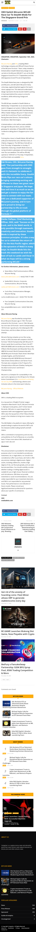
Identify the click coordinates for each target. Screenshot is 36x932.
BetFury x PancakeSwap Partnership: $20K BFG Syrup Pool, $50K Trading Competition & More (17, 669)
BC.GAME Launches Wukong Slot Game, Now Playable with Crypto (17, 633)
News (4, 753)
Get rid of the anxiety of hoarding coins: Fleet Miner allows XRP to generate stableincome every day (15, 596)
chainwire (4, 20)
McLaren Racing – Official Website (12, 388)
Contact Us (4, 930)
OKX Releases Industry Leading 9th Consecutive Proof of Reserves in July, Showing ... (8, 527)
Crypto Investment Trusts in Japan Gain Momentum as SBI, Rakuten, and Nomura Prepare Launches (18, 724)
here (22, 157)
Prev (4, 679)
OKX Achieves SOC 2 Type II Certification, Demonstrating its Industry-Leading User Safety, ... (27, 527)
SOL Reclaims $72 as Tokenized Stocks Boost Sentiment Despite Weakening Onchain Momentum (15, 704)
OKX (16, 64)
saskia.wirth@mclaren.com (10, 287)
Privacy (18, 928)
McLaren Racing (6, 64)
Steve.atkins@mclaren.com (10, 277)
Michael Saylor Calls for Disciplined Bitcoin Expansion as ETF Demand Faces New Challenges (18, 714)
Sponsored (11, 7)
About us (3, 928)
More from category (8, 560)
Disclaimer (11, 928)
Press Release (5, 7)
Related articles (6, 558)
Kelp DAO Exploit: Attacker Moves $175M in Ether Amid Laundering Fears (22, 733)
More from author (18, 558)
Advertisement (25, 928)
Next (7, 679)
